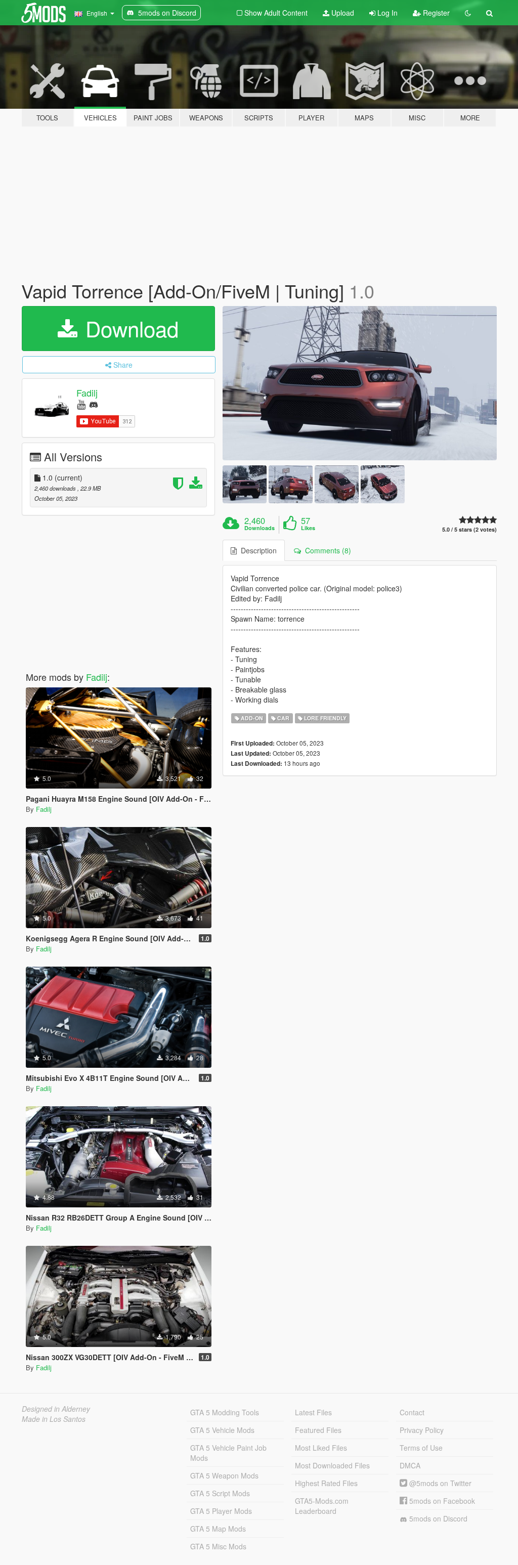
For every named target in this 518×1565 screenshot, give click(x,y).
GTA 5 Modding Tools (224, 1412)
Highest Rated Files (326, 1483)
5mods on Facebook (441, 1501)
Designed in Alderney (56, 1409)
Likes (308, 528)
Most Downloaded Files (332, 1465)
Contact (412, 1412)
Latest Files (313, 1412)
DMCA (410, 1465)
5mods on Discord (437, 1518)
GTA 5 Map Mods (218, 1529)
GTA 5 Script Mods (220, 1493)
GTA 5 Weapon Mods (224, 1475)
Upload (341, 13)
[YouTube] (81, 404)
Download (129, 328)
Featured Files (318, 1430)
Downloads (259, 528)
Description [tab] (257, 550)
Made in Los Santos (53, 1419)
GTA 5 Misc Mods (218, 1546)
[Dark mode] (468, 12)
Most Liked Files (321, 1448)
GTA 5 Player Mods (221, 1511)
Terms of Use (421, 1448)
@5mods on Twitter (439, 1483)
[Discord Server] (93, 404)
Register (435, 13)
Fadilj (87, 392)
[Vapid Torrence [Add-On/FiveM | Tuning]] (360, 383)
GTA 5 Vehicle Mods (222, 1430)
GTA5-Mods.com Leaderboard (322, 1506)
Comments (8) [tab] (326, 550)
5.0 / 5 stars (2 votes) (469, 529)
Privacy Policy (422, 1430)
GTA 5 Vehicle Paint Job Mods (228, 1453)
